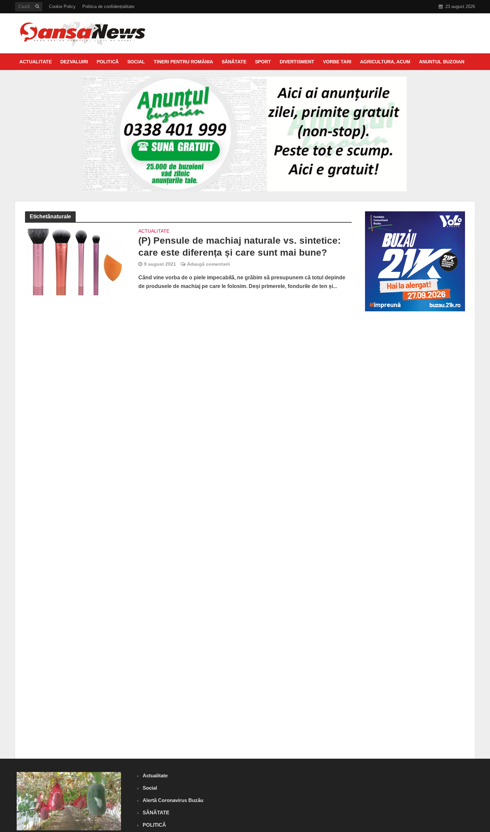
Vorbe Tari (337, 61)
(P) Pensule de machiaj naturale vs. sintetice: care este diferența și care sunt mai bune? (239, 246)
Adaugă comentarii (208, 264)
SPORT (263, 61)
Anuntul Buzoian (441, 61)
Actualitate (35, 61)
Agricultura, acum (385, 61)
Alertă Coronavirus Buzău (173, 800)
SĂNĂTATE (234, 61)
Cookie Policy (62, 6)
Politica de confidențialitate (108, 6)
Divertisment (297, 61)
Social (136, 61)
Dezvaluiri (74, 61)
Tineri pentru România (183, 61)
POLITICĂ (108, 61)
